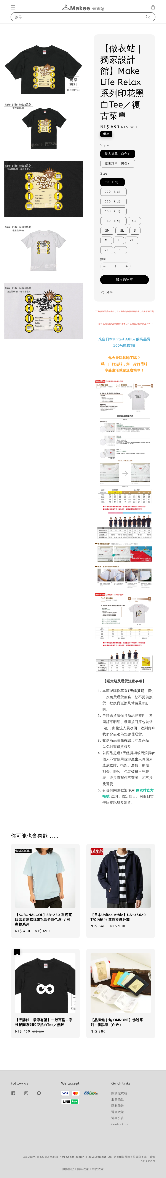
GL (122, 230)
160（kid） (113, 221)
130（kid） (113, 201)
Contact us (119, 1124)
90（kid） (112, 182)
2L (107, 250)
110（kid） (113, 192)
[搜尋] (148, 17)
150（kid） (113, 211)
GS (134, 221)
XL (132, 240)
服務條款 (117, 1099)
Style (104, 145)
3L (120, 250)
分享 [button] (109, 292)
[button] (13, 7)
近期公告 (117, 1118)
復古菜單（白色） (118, 154)
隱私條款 (117, 1106)
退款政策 (117, 1112)
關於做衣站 (119, 1093)
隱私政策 (83, 1169)
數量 (103, 259)
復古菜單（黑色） (118, 163)
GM (107, 230)
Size (103, 173)
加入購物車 (124, 279)
